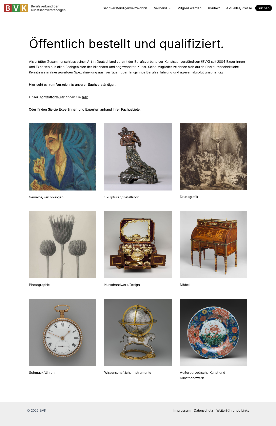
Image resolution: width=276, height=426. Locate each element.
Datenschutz (203, 410)
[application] (169, 8)
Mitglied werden (189, 8)
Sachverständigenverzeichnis (125, 8)
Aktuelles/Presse (239, 8)
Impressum (182, 410)
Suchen (264, 8)
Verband (160, 8)
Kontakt (214, 8)
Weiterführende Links (232, 410)
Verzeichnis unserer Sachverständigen (85, 85)
